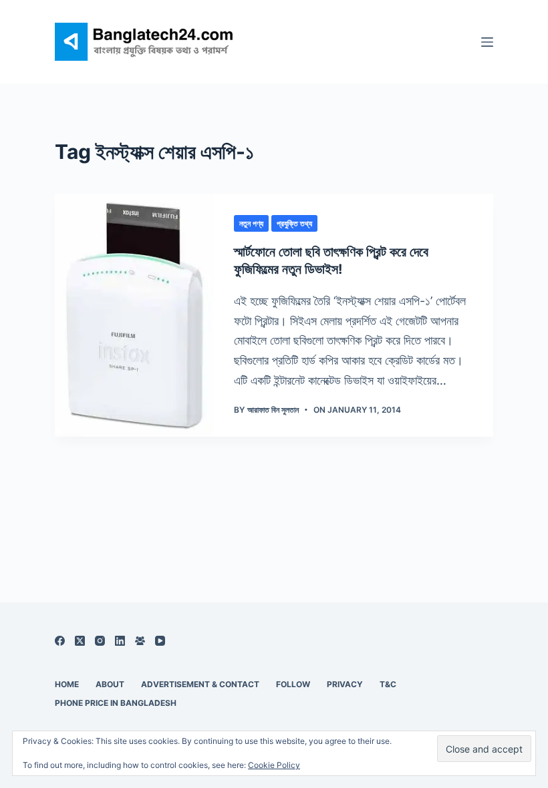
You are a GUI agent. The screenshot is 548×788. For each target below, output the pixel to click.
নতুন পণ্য (251, 223)
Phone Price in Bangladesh (115, 703)
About (110, 684)
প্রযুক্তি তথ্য (294, 223)
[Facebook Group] (140, 641)
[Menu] (487, 42)
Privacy (345, 684)
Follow (293, 684)
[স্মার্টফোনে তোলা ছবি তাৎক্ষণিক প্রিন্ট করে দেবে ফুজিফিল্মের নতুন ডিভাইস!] (134, 315)
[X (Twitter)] (80, 641)
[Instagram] (100, 641)
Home (67, 684)
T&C (388, 684)
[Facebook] (60, 641)
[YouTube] (160, 641)
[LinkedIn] (120, 641)
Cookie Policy (274, 765)
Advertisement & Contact (200, 684)
